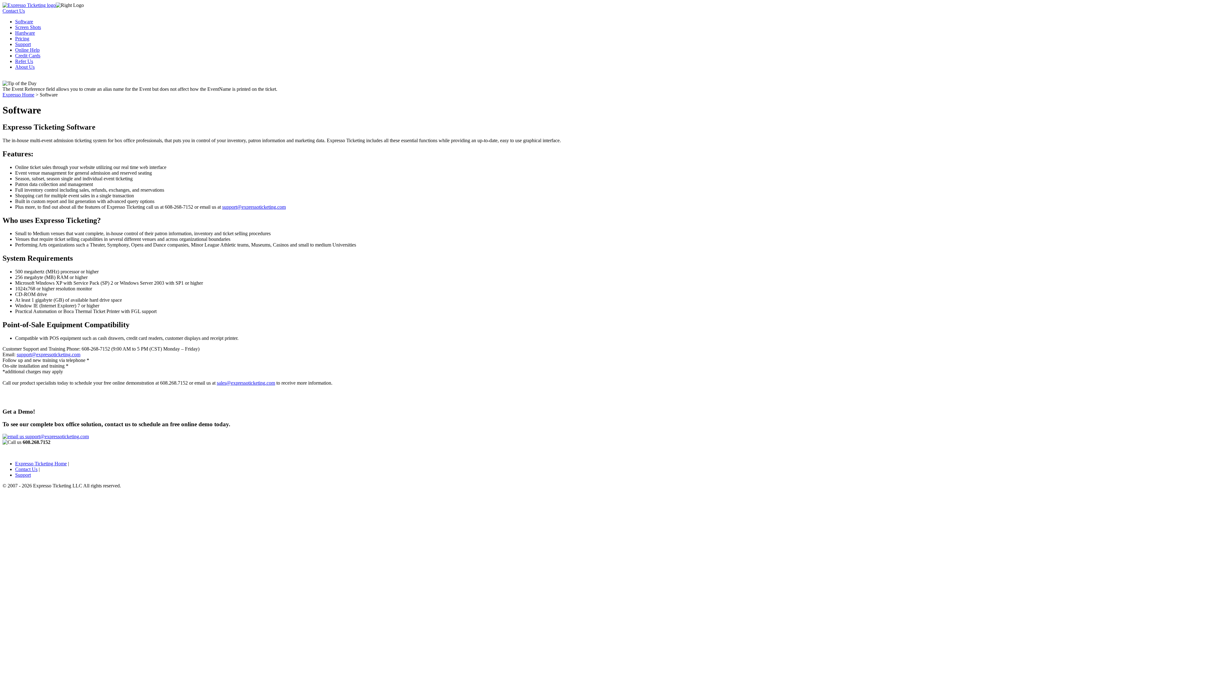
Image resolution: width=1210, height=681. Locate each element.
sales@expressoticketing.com (246, 383)
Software (24, 21)
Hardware (25, 33)
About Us (25, 67)
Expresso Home (18, 94)
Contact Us (14, 11)
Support (23, 44)
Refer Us (24, 61)
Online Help (27, 50)
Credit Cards (27, 55)
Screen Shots (28, 27)
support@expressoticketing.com (254, 207)
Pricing (22, 38)
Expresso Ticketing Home (41, 463)
